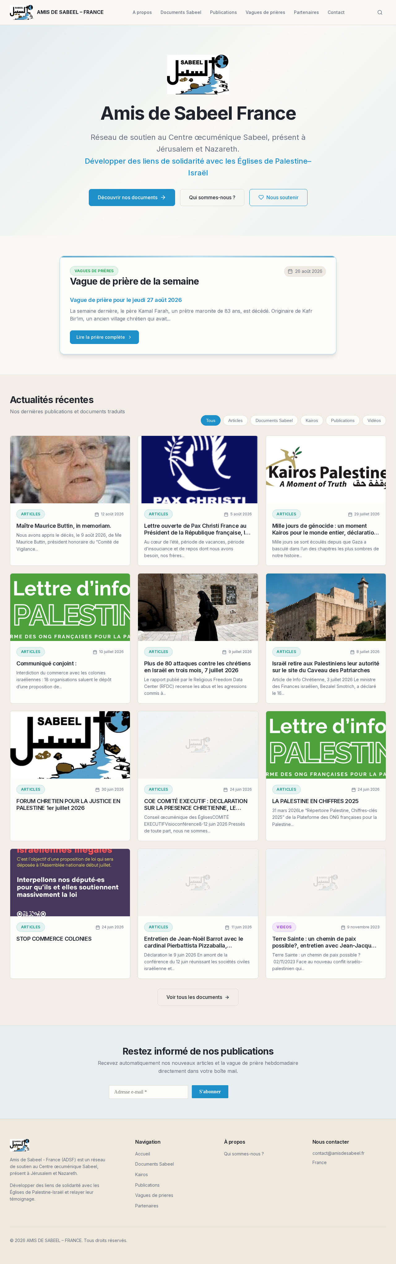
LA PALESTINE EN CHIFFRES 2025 (315, 801)
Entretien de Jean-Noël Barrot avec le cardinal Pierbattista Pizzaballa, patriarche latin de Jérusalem (193, 945)
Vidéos (374, 420)
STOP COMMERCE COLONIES (53, 938)
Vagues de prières (265, 12)
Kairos (312, 420)
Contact (336, 12)
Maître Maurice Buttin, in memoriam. (63, 525)
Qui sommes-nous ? (212, 197)
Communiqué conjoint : (46, 663)
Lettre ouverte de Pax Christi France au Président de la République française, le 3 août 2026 (196, 532)
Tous (210, 420)
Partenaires (306, 12)
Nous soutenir (282, 197)
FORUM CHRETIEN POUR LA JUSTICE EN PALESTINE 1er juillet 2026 (68, 804)
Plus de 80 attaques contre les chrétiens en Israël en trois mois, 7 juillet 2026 (197, 666)
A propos (142, 12)
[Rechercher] (380, 12)
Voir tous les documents (194, 997)
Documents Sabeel (181, 12)
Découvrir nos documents (127, 197)
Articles (235, 420)
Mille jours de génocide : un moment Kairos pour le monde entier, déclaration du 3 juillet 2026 (324, 532)
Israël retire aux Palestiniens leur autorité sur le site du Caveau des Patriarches (325, 666)
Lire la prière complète (100, 337)
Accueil (142, 1153)
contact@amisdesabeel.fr (338, 1153)
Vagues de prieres (154, 1195)
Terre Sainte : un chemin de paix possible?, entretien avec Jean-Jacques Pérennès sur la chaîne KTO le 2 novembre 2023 (325, 948)
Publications (223, 12)
